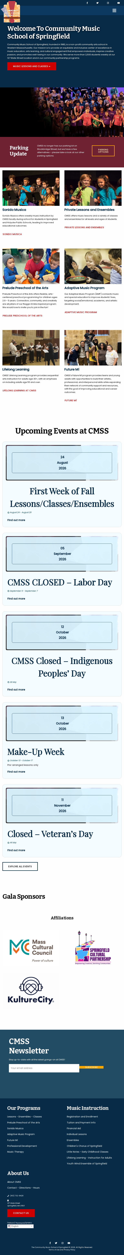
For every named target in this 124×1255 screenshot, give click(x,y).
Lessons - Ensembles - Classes (24, 1116)
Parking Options (100, 151)
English (14, 1226)
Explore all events (20, 866)
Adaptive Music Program (80, 312)
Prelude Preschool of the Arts (22, 315)
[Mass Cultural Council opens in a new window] (31, 948)
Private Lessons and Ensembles (84, 227)
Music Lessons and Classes (34, 67)
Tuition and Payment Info (81, 1122)
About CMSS (14, 1182)
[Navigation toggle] (114, 10)
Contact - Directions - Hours (23, 1187)
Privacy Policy (69, 1250)
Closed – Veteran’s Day (50, 833)
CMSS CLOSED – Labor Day (59, 581)
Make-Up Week (35, 751)
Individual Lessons (77, 1134)
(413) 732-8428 (16, 1196)
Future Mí (71, 400)
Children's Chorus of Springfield (84, 1146)
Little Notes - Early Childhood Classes (87, 1151)
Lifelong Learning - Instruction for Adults (89, 1157)
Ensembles (73, 1140)
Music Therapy (15, 1151)
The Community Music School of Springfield (49, 1247)
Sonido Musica (12, 234)
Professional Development (22, 1146)
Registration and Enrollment (82, 1116)
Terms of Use (54, 1250)
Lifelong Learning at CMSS (19, 390)
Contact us (21, 1213)
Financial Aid (74, 1128)
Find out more (16, 520)
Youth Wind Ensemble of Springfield (87, 1163)
